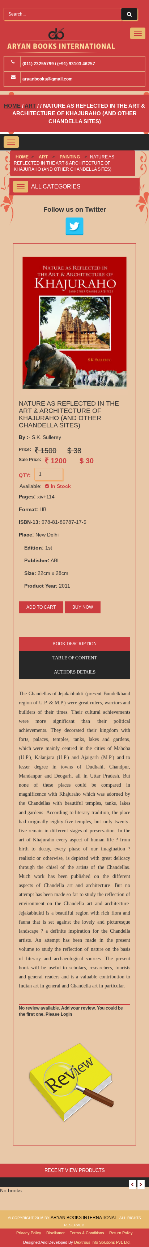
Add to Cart (41, 607)
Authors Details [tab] (74, 672)
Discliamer (55, 1233)
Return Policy (121, 1233)
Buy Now (82, 607)
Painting (70, 157)
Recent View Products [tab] (74, 1170)
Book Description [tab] (74, 643)
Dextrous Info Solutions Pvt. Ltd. (102, 1242)
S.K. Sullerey (40, 437)
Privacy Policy (28, 1233)
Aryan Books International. (85, 1217)
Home (12, 106)
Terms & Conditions (87, 1233)
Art (30, 106)
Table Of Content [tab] (74, 657)
